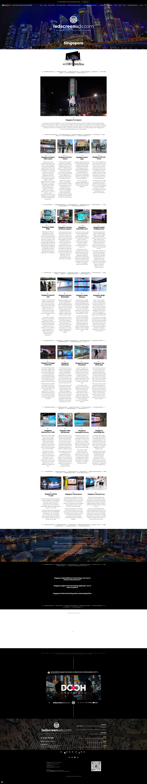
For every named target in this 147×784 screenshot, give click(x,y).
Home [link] (41, 5)
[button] (145, 5)
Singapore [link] (109, 5)
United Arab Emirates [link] (132, 5)
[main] (73, 43)
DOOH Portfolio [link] (51, 5)
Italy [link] (124, 5)
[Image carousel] (73, 59)
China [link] (115, 5)
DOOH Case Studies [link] (61, 5)
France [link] (120, 5)
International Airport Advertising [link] (74, 5)
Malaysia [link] (102, 5)
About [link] (45, 5)
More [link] (141, 5)
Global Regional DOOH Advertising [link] (90, 5)
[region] (73, 2)
